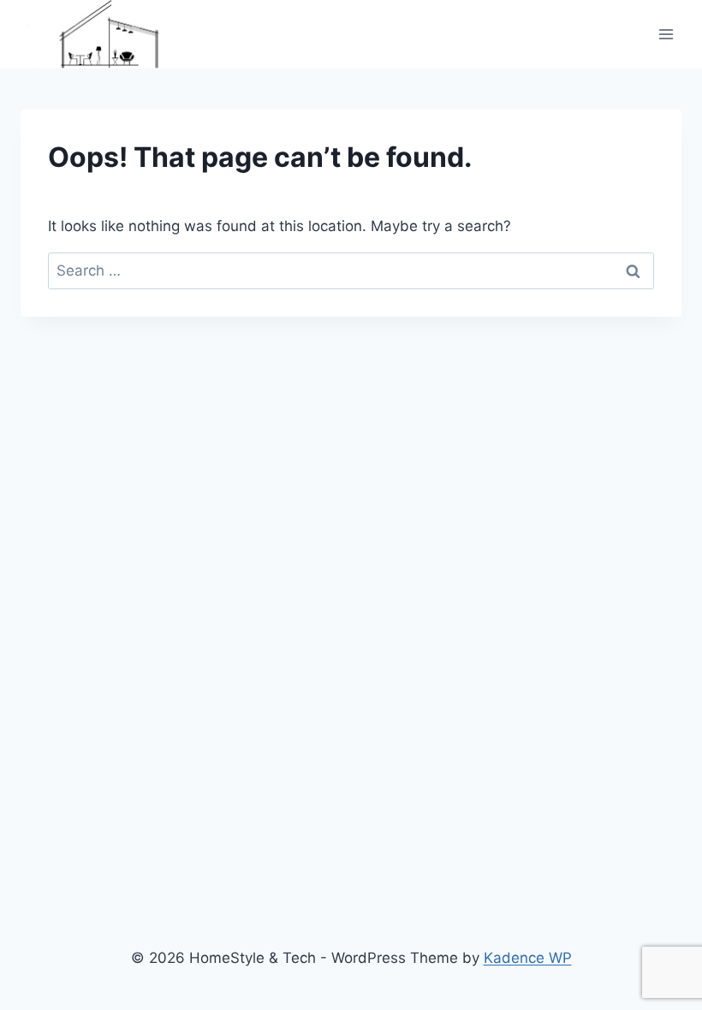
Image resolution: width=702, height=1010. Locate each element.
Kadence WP (528, 957)
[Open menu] (665, 34)
